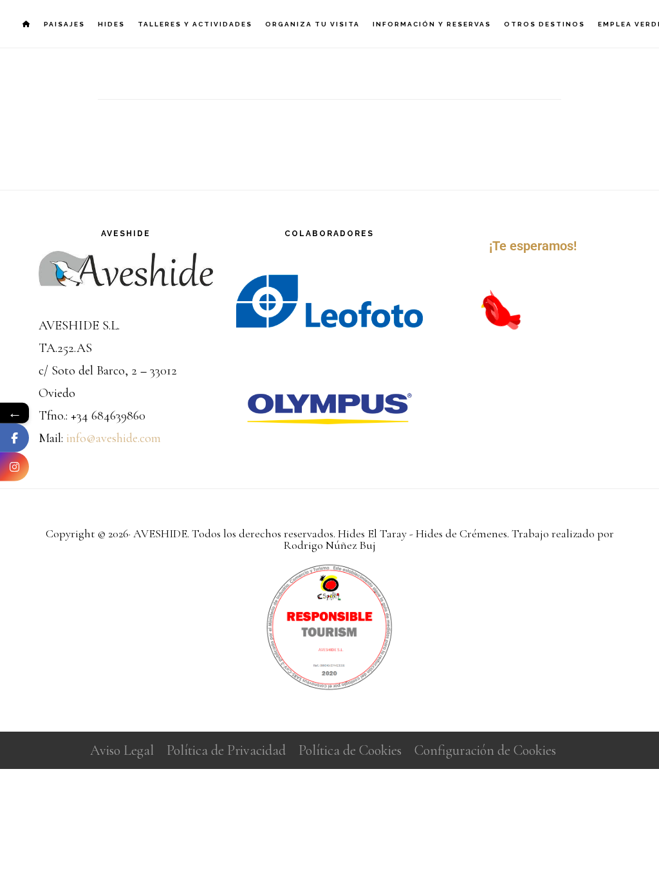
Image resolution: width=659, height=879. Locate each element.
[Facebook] (14, 437)
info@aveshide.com (113, 438)
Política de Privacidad (226, 750)
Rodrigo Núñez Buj (329, 545)
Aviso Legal (122, 750)
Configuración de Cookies (485, 750)
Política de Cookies (350, 750)
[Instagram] (14, 466)
